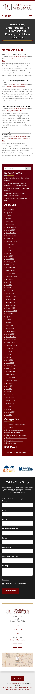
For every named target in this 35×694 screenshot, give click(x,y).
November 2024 (11, 270)
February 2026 (11, 227)
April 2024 (9, 291)
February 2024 (11, 296)
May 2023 (9, 322)
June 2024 (9, 285)
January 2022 (10, 369)
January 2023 (10, 334)
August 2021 (10, 383)
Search (28, 168)
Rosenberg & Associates (18, 56)
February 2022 (11, 366)
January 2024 (10, 299)
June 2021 (9, 389)
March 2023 (10, 328)
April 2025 (9, 256)
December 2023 (11, 302)
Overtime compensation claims (16, 86)
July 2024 (9, 282)
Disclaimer (5, 580)
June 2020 (9, 409)
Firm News (9, 427)
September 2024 (11, 276)
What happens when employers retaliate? (16, 106)
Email (4, 510)
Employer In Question (10, 529)
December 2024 (11, 267)
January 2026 (10, 230)
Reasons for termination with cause (14, 54)
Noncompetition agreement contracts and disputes (14, 431)
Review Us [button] (17, 678)
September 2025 (11, 241)
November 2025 (11, 236)
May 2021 (9, 392)
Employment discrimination (14, 110)
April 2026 (9, 221)
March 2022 (10, 363)
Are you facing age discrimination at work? (17, 199)
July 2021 (9, 386)
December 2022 (11, 337)
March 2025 (10, 259)
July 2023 (9, 317)
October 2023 (10, 308)
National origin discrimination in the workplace (17, 179)
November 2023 (11, 305)
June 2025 (9, 250)
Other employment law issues (16, 435)
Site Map (13, 687)
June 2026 (9, 215)
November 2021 (11, 374)
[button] (31, 16)
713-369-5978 (6, 16)
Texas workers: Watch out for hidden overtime (17, 189)
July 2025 (9, 247)
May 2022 (9, 357)
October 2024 (10, 273)
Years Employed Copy (10, 556)
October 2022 (10, 343)
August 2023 (10, 314)
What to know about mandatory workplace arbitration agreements (15, 184)
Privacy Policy (21, 687)
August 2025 (10, 244)
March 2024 (10, 293)
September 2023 (11, 311)
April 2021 (9, 395)
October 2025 (10, 239)
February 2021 (11, 400)
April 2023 (9, 325)
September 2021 (11, 380)
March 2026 (10, 224)
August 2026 (10, 210)
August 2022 (10, 348)
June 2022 (9, 354)
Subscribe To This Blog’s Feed (16, 452)
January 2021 (10, 403)
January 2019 (10, 412)
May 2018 (9, 415)
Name (4, 501)
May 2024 (9, 288)
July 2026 (9, 213)
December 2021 (11, 371)
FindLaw (26, 690)
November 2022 (11, 340)
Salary (4, 538)
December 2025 (11, 233)
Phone (4, 519)
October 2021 (10, 377)
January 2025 (10, 265)
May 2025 (9, 253)
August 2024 (10, 279)
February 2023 (11, 331)
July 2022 (9, 351)
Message (5, 566)
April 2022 (9, 360)
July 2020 (9, 406)
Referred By (6, 547)
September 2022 (11, 345)
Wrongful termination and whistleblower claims (13, 442)
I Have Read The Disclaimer (15, 584)
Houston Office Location (17, 640)
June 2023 (9, 319)
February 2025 (11, 262)
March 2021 (10, 397)
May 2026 (9, 218)
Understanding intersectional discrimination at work (14, 194)
